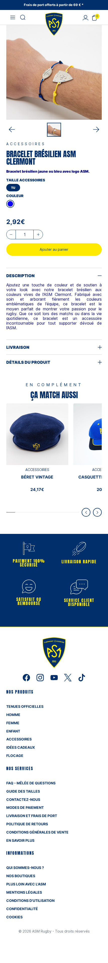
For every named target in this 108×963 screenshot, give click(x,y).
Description (20, 275)
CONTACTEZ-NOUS (23, 799)
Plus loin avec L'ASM (26, 884)
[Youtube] (54, 677)
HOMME (13, 715)
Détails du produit (28, 362)
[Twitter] (68, 677)
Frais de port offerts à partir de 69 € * (54, 5)
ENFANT (13, 731)
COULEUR (14, 196)
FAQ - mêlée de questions (31, 783)
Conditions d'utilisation (30, 900)
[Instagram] (40, 677)
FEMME (12, 723)
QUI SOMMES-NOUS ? (25, 867)
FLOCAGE (14, 755)
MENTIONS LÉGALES (24, 892)
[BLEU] (10, 204)
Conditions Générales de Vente (37, 832)
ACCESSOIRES (19, 739)
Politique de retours (27, 824)
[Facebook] (27, 677)
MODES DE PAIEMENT (25, 807)
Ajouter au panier (54, 249)
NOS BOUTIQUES (20, 876)
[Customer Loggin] (85, 17)
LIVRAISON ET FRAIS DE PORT (31, 816)
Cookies (14, 917)
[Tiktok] (81, 677)
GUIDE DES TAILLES (23, 791)
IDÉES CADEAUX (20, 747)
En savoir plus (20, 840)
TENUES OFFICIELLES (24, 706)
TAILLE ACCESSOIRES (25, 180)
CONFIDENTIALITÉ (22, 909)
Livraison (17, 347)
